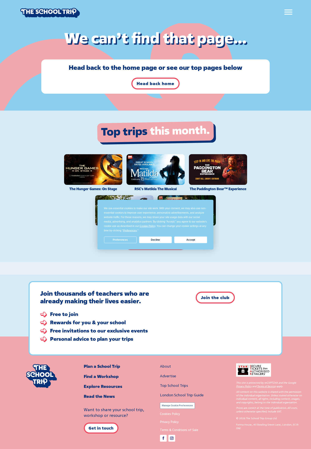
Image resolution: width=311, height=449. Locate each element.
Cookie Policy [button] (147, 225)
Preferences (120, 239)
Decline (155, 239)
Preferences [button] (130, 230)
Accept (190, 239)
